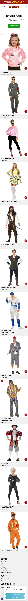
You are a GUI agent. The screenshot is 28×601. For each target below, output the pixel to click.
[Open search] (5, 6)
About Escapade (5, 578)
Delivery (3, 565)
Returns (3, 567)
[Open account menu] (23, 6)
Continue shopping (14, 25)
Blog (2, 580)
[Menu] (1, 6)
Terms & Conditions (6, 572)
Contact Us (4, 561)
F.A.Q (2, 563)
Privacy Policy (4, 568)
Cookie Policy (4, 570)
